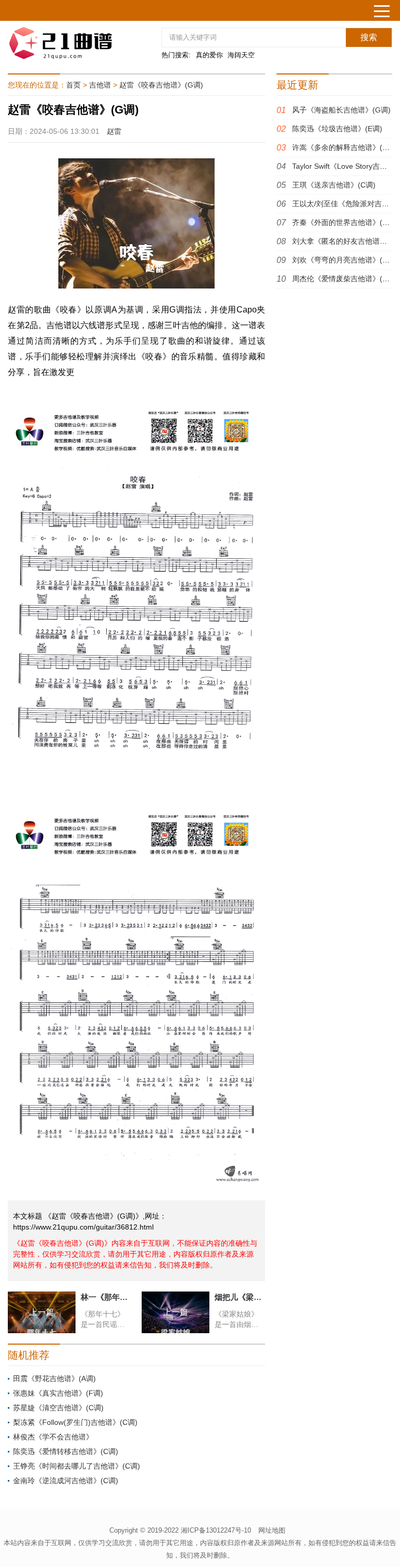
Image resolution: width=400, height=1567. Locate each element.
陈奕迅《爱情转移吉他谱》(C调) (65, 1451)
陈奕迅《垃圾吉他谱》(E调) (337, 128)
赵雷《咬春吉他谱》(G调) (161, 85)
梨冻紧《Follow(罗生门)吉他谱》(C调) (75, 1422)
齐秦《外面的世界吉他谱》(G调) (345, 222)
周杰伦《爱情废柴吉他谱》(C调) (344, 278)
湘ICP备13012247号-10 (216, 1530)
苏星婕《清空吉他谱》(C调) (58, 1407)
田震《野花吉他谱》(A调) (54, 1378)
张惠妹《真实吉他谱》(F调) (58, 1393)
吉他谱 (100, 85)
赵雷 (114, 131)
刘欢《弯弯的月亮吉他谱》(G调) (345, 260)
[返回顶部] (379, 1399)
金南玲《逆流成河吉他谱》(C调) (65, 1480)
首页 (73, 85)
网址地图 (271, 1530)
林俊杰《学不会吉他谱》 (53, 1437)
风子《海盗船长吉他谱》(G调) (341, 110)
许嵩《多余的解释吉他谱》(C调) (344, 147)
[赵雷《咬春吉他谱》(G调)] (70, 43)
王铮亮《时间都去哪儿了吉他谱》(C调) (76, 1466)
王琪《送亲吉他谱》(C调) (334, 185)
